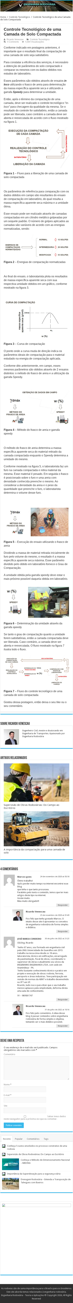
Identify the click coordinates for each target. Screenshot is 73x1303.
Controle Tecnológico (19, 17)
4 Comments (13, 42)
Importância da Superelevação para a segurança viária (33, 1173)
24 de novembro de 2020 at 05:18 (54, 877)
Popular (19, 1139)
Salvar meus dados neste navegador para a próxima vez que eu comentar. (35, 1117)
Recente (7, 1139)
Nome (7, 1084)
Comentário (9, 1054)
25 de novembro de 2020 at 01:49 (54, 915)
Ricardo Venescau (15, 39)
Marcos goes (24, 877)
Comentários (33, 1139)
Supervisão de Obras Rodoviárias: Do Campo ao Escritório (35, 1154)
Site (5, 1105)
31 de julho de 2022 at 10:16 (57, 1010)
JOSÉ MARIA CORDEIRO (29, 939)
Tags (46, 1139)
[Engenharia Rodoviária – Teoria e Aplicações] (36, 6)
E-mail (7, 1095)
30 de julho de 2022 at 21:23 (57, 939)
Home (3, 17)
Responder (63, 905)
